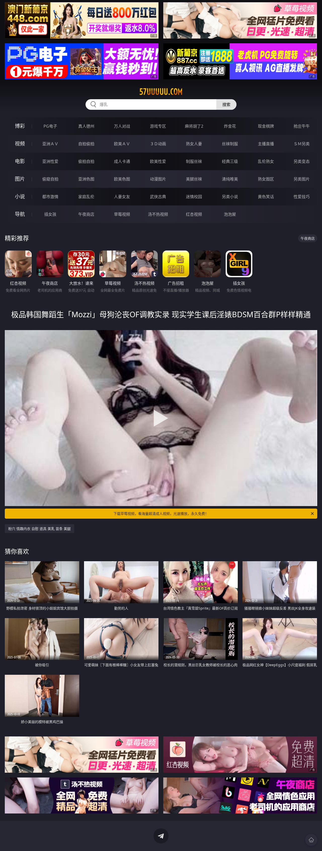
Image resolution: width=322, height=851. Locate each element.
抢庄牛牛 (302, 126)
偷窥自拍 (50, 179)
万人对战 (122, 126)
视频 (20, 143)
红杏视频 (194, 214)
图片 (20, 178)
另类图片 (302, 179)
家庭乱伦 (86, 196)
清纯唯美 (230, 179)
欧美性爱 (158, 161)
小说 (20, 196)
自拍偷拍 (86, 144)
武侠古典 (158, 196)
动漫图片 (158, 179)
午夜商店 (86, 214)
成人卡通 (122, 161)
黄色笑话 (266, 196)
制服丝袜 (194, 161)
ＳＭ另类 (302, 144)
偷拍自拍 (86, 161)
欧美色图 (122, 179)
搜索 (226, 104)
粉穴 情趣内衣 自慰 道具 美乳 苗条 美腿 (39, 528)
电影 (20, 161)
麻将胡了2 (194, 126)
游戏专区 (158, 126)
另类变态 (302, 161)
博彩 (20, 126)
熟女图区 (266, 179)
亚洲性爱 (50, 161)
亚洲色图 (86, 179)
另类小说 (230, 196)
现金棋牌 (266, 126)
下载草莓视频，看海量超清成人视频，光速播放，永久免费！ (161, 513)
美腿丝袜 (194, 179)
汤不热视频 (158, 214)
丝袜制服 (230, 144)
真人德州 (86, 126)
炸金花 (230, 126)
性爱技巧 (302, 196)
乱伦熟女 (266, 161)
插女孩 (50, 214)
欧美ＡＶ (122, 144)
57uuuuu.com (161, 92)
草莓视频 (122, 214)
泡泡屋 (230, 214)
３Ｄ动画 (158, 144)
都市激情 (50, 196)
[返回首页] (311, 840)
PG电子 (50, 126)
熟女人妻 (194, 144)
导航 (20, 214)
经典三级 (230, 161)
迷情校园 (194, 196)
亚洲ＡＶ (50, 144)
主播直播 (266, 144)
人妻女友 (122, 196)
